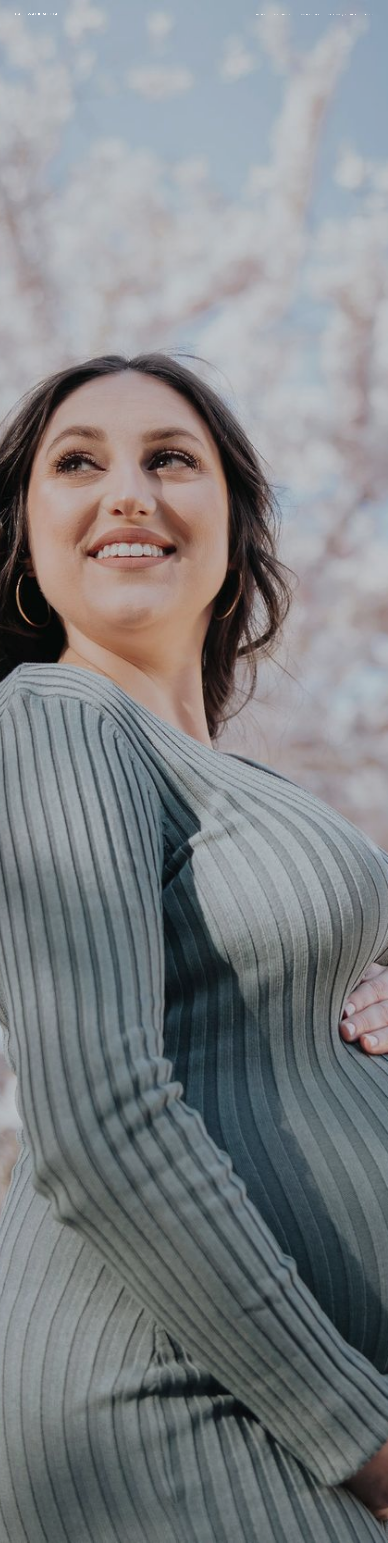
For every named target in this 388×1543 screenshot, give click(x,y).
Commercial (309, 14)
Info (369, 14)
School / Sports (342, 14)
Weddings (282, 14)
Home (261, 14)
